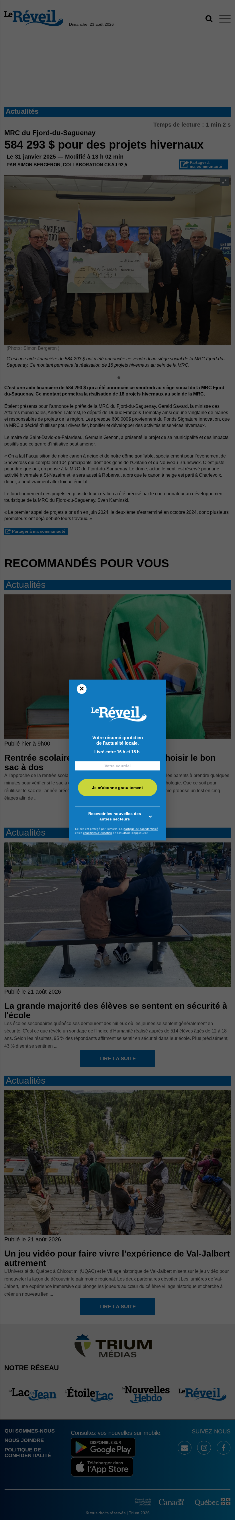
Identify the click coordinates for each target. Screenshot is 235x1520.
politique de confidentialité (141, 828)
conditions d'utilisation (97, 832)
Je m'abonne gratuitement (117, 788)
